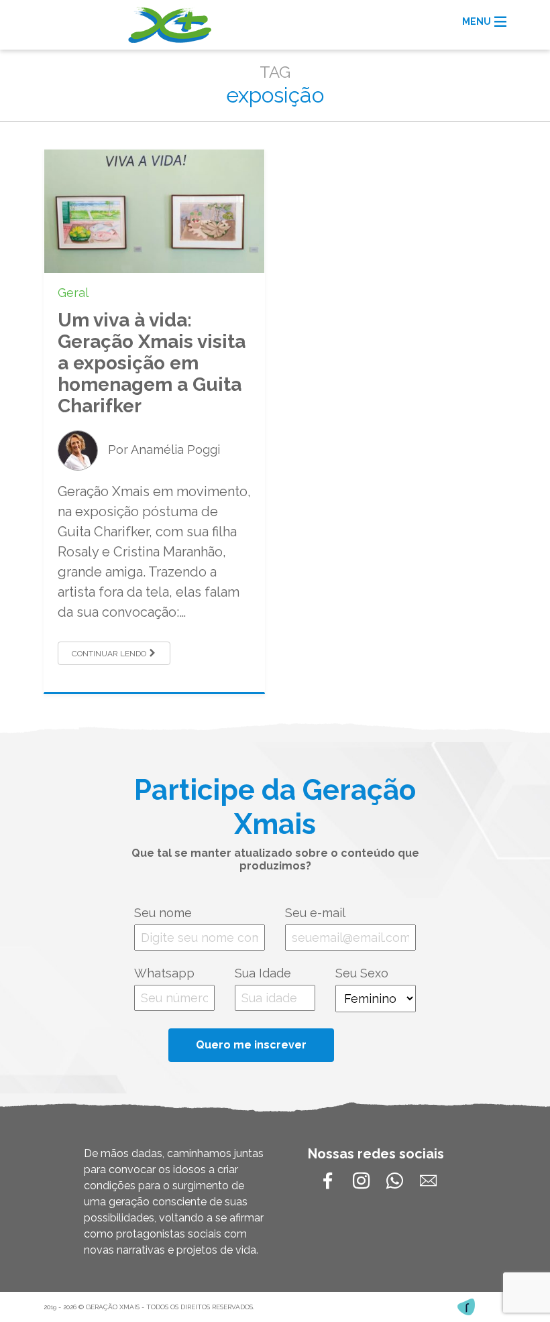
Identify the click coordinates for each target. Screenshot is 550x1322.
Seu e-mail (315, 912)
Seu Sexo (361, 973)
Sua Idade (263, 973)
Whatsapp (164, 973)
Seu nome (163, 912)
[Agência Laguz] (466, 1307)
